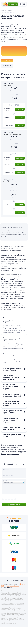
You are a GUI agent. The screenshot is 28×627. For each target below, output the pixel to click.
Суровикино (14, 454)
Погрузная (22, 452)
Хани (3, 452)
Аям (15, 452)
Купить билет (13, 4)
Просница (16, 447)
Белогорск (5, 454)
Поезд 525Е (8, 132)
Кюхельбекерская (8, 449)
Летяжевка (10, 452)
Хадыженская (6, 447)
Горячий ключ (20, 449)
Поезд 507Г (8, 180)
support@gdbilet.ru (13, 586)
